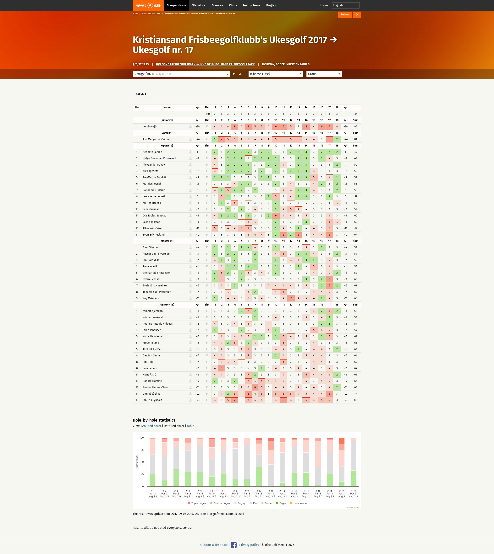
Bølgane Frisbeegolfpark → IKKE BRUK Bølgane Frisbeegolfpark (205, 64)
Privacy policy (249, 545)
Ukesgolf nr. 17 (163, 49)
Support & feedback (214, 545)
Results (141, 93)
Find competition (151, 13)
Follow (345, 14)
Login (324, 5)
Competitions (176, 5)
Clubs (233, 5)
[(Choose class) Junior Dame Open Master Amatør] (276, 74)
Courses (217, 5)
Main (135, 13)
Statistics (199, 5)
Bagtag (271, 5)
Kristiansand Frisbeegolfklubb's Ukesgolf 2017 (230, 39)
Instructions (251, 5)
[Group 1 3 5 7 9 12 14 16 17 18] (324, 74)
